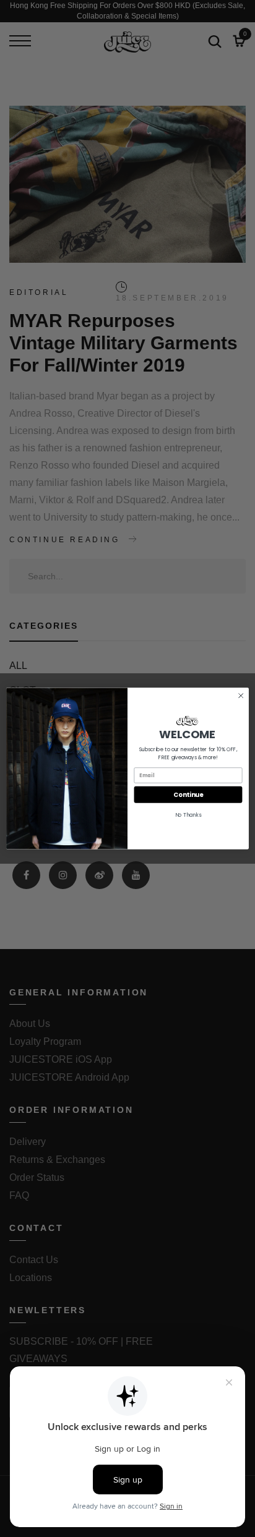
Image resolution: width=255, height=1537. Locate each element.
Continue (188, 794)
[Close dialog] (240, 695)
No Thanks (188, 815)
